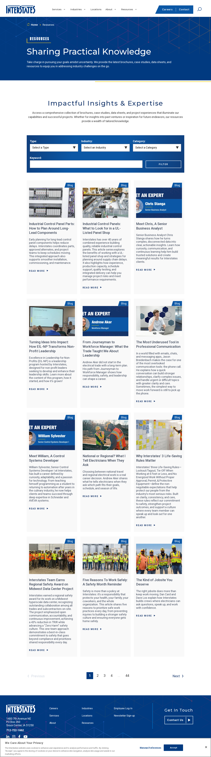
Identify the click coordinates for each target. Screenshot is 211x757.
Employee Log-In (123, 708)
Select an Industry (95, 147)
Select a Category (146, 147)
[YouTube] (25, 736)
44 (127, 676)
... (119, 676)
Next (176, 676)
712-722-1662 (15, 730)
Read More (37, 271)
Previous (38, 676)
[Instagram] (13, 736)
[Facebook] (19, 736)
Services (56, 9)
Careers (167, 9)
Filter (163, 164)
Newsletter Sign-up (124, 715)
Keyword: (36, 157)
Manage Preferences (150, 747)
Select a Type (40, 147)
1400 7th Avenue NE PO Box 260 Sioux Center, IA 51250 (20, 722)
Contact (184, 9)
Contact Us (175, 720)
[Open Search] (199, 9)
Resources (127, 9)
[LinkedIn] (7, 736)
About (109, 9)
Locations (96, 9)
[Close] (206, 747)
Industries (76, 9)
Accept (173, 747)
